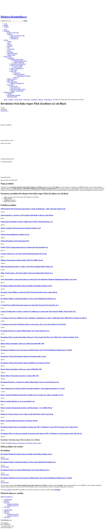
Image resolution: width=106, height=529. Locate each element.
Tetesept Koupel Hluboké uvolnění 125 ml (15, 234)
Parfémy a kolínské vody (17, 68)
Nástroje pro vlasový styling (18, 89)
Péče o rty (16, 77)
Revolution (10, 52)
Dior (8, 47)
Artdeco (9, 41)
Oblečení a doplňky (9, 92)
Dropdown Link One (12, 504)
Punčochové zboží (12, 96)
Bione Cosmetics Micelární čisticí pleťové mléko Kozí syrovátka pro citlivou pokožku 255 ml (32, 395)
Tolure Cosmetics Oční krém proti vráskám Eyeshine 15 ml (21, 228)
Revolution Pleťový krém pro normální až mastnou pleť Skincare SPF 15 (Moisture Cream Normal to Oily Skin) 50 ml (41, 433)
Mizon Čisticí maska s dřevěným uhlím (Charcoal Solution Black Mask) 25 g (27, 273)
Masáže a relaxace (12, 79)
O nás (5, 24)
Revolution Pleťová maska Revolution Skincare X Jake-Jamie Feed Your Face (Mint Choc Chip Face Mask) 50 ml (39, 337)
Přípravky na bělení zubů (17, 83)
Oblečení (9, 93)
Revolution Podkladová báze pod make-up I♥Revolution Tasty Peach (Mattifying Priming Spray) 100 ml (36, 350)
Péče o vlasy (10, 85)
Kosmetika (7, 31)
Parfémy (6, 40)
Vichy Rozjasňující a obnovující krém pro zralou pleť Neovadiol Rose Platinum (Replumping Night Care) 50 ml (39, 279)
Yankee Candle (11, 55)
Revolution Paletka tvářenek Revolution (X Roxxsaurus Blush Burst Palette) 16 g (28, 299)
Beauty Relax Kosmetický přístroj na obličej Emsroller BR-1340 (22, 343)
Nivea (8, 50)
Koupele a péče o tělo (13, 32)
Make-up (9, 34)
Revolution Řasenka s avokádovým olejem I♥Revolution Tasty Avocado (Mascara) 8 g (30, 382)
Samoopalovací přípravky (24, 76)
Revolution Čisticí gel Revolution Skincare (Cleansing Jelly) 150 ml (23, 356)
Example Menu (8, 499)
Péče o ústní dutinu (12, 82)
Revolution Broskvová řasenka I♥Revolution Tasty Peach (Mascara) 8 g (25, 331)
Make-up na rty (15, 37)
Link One (6, 501)
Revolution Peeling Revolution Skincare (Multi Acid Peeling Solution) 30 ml (26, 286)
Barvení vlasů (14, 86)
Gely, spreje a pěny (16, 88)
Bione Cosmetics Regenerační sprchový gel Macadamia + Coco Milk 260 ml (26, 408)
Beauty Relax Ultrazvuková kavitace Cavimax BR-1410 (20, 376)
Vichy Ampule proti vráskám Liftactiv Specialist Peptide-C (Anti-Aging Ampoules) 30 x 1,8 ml (32, 388)
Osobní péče (10, 58)
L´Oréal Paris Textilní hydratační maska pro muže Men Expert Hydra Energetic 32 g (29, 305)
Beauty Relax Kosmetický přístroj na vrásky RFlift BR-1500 (21, 369)
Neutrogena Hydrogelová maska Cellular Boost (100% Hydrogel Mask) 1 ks (27, 222)
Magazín (6, 27)
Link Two (6, 502)
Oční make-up (14, 38)
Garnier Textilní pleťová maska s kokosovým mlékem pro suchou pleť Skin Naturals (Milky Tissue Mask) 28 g (38, 311)
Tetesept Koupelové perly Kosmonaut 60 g (15, 241)
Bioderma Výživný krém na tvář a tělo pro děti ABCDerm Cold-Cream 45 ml (27, 414)
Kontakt (6, 25)
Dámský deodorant (19, 62)
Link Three (7, 507)
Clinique (9, 44)
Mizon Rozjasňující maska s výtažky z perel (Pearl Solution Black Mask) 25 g (27, 266)
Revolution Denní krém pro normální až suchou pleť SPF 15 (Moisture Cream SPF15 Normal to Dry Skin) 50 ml (39, 427)
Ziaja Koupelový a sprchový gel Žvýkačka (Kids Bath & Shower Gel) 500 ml (27, 215)
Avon (8, 43)
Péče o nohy (10, 80)
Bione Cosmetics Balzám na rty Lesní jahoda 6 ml (17, 401)
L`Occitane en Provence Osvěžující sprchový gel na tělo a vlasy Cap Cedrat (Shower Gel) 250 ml (33, 324)
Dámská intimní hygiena (20, 61)
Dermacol (9, 46)
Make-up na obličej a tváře (18, 35)
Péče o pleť (14, 71)
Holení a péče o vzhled (17, 65)
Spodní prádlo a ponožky (13, 95)
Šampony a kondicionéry (17, 90)
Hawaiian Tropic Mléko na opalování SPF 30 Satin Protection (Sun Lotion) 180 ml (29, 292)
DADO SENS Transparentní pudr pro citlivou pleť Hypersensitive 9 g (24, 247)
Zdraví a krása (7, 56)
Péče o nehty (14, 70)
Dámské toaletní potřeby (17, 59)
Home (5, 29)
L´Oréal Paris (10, 49)
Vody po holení (18, 67)
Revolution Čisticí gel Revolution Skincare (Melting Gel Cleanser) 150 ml (25, 363)
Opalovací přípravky (19, 74)
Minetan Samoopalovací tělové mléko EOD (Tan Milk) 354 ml (22, 260)
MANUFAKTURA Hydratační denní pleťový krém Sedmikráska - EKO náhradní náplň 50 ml (33, 209)
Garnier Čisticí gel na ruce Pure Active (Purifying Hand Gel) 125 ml (24, 254)
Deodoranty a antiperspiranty (18, 64)
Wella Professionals (12, 53)
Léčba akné (17, 73)
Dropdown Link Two (13, 505)
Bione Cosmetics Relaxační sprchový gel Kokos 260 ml (19, 421)
